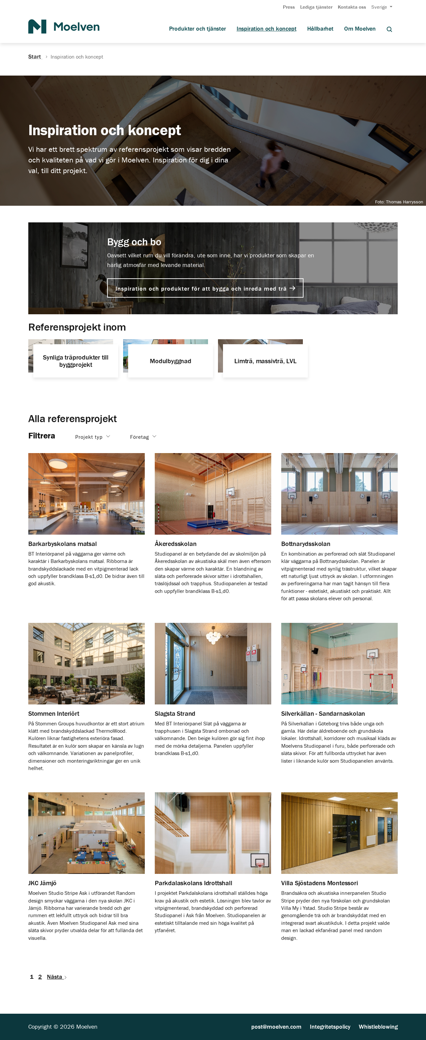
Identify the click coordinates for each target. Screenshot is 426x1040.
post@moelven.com (276, 1026)
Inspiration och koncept (267, 28)
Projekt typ (90, 436)
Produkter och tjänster (197, 28)
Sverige (379, 7)
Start (35, 57)
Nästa (55, 976)
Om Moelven (360, 28)
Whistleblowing (378, 1026)
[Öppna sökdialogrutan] (389, 28)
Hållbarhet (320, 28)
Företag (140, 436)
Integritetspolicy (330, 1026)
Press (289, 7)
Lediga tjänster (316, 7)
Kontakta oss (352, 7)
